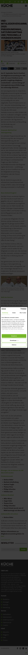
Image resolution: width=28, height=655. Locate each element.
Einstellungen (13, 340)
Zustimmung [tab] (5, 312)
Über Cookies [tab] (23, 312)
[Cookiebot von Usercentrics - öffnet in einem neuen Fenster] (20, 309)
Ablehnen (14, 344)
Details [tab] (14, 312)
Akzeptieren (14, 336)
